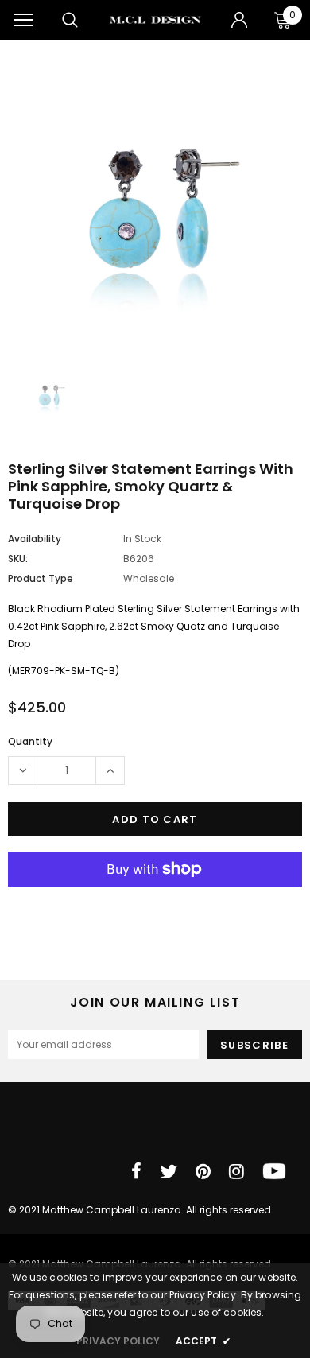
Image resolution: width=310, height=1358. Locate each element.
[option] (155, 207)
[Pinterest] (203, 1171)
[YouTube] (274, 1171)
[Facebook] (136, 1171)
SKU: (18, 558)
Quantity (30, 741)
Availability (34, 538)
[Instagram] (236, 1171)
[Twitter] (168, 1171)
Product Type (40, 578)
